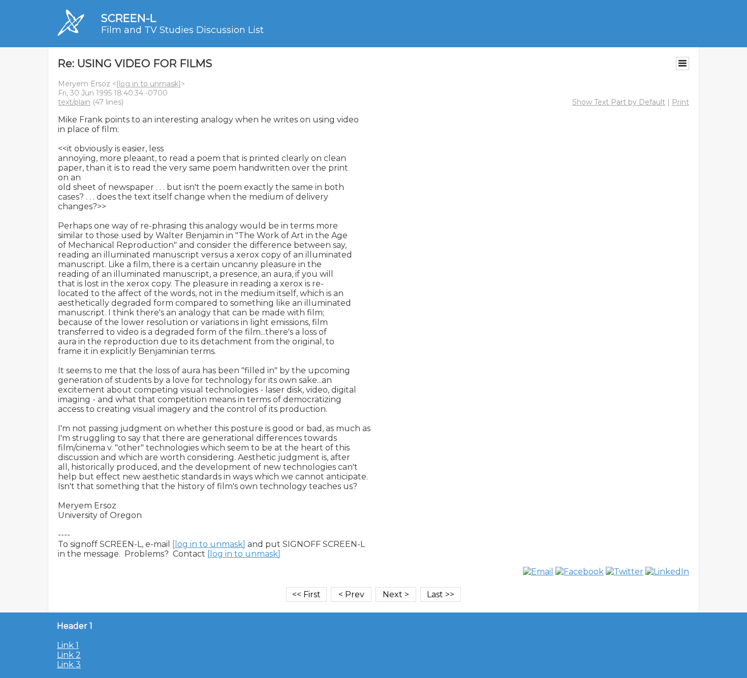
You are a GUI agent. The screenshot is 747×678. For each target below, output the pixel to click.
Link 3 (69, 664)
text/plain (74, 102)
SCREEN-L (128, 18)
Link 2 (69, 655)
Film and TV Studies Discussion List (182, 30)
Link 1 (68, 645)
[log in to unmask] (148, 83)
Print (680, 102)
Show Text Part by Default (618, 102)
